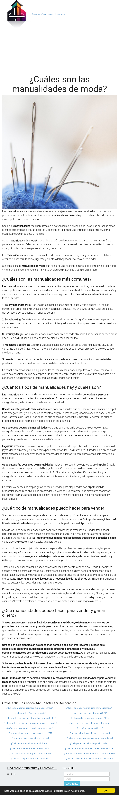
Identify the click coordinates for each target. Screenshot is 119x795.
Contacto (11, 774)
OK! (106, 790)
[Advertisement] (59, 50)
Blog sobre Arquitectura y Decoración (49, 14)
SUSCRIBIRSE (72, 784)
